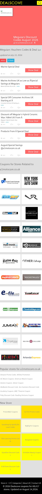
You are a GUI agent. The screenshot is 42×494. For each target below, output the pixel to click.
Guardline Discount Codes (10, 454)
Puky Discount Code (7, 395)
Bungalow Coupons (32, 440)
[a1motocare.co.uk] (6, 12)
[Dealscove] (11, 3)
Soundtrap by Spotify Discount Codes (10, 426)
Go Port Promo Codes (32, 412)
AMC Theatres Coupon (22, 391)
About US (26, 483)
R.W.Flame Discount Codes (10, 468)
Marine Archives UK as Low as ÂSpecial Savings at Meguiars (19, 82)
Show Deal (33, 70)
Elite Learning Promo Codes (10, 440)
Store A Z (6, 483)
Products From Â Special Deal (15, 131)
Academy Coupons (6, 391)
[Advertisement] (27, 22)
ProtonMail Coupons (10, 412)
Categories (17, 483)
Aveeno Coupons (6, 383)
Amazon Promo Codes (8, 375)
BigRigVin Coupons (32, 426)
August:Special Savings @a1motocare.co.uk (12, 147)
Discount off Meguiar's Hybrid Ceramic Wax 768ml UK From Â (19, 116)
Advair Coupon (18, 383)
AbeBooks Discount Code (9, 387)
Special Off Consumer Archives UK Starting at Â (17, 99)
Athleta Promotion (23, 375)
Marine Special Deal (10, 66)
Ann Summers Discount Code (29, 387)
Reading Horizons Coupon (24, 395)
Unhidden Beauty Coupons (32, 454)
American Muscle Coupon (24, 379)
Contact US (36, 483)
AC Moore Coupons (7, 379)
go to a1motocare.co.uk (23, 43)
